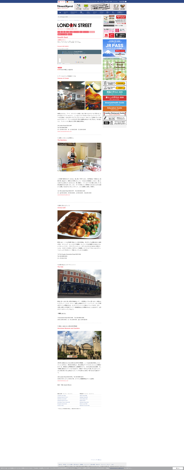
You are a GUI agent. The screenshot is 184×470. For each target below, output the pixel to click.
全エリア (70, 34)
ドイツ (70, 1)
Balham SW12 (82, 400)
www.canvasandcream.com (64, 131)
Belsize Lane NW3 (83, 403)
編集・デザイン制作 (101, 1)
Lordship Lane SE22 (61, 395)
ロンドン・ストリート (69, 20)
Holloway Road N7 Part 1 (62, 400)
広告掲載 (106, 1)
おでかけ (62, 20)
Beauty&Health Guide (114, 103)
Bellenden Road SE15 (84, 402)
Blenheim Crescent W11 (85, 405)
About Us (98, 464)
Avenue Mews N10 (83, 398)
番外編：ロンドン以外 (62, 34)
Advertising (115, 1)
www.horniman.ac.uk (62, 380)
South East (76, 20)
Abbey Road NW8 (83, 395)
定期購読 (110, 1)
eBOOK (64, 464)
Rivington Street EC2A (62, 403)
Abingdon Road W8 (84, 397)
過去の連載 (93, 464)
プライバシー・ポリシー (117, 468)
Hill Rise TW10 (60, 405)
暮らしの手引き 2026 (115, 98)
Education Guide (114, 108)
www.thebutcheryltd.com (63, 194)
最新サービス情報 (113, 25)
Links (112, 464)
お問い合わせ (76, 464)
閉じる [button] (177, 468)
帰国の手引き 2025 (115, 93)
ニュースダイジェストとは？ (91, 1)
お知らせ (60, 464)
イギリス (61, 1)
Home (58, 20)
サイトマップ (86, 464)
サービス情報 (69, 464)
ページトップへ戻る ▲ (96, 459)
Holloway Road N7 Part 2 (62, 397)
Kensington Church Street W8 (63, 402)
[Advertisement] (68, 420)
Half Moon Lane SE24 (61, 398)
